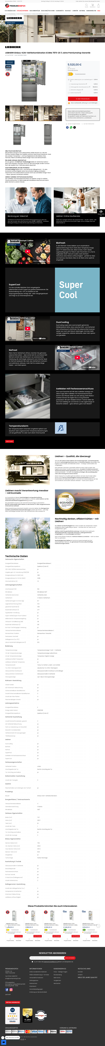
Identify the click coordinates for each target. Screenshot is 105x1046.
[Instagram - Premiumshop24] (11, 990)
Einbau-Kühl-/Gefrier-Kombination (41, 14)
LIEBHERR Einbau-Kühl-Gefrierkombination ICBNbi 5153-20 (51, 925)
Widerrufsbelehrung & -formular (39, 975)
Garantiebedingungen (36, 989)
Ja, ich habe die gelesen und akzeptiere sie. (53, 962)
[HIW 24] (22, 1039)
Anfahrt (80, 975)
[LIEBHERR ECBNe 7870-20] (33, 81)
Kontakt (80, 972)
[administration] (25, 1039)
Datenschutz (33, 983)
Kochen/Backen (10, 11)
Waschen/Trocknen (48, 11)
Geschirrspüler (34, 11)
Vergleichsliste (10, 940)
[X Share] (74, 127)
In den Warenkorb (83, 99)
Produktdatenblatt (80, 74)
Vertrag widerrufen (12, 1002)
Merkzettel (18, 940)
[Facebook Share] (67, 127)
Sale (98, 11)
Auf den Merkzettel (88, 124)
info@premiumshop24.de (13, 978)
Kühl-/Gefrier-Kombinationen (24, 14)
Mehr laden (9, 441)
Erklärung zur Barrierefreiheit (38, 992)
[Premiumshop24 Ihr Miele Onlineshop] (15, 5)
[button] (6, 925)
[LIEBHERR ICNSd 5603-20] (84, 930)
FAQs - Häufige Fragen (60, 972)
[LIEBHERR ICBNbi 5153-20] (46, 930)
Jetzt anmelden (70, 958)
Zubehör (75, 11)
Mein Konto (57, 978)
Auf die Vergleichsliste (74, 124)
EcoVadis (30, 500)
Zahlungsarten (33, 980)
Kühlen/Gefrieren (22, 11)
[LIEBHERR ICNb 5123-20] (65, 930)
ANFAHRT (8, 994)
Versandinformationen (36, 978)
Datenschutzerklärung (50, 962)
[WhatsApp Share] (71, 127)
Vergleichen (57, 980)
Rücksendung (58, 975)
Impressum (32, 986)
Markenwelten (91, 11)
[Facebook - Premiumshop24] (6, 990)
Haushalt (68, 11)
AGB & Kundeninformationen (38, 972)
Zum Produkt (18, 936)
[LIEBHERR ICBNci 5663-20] (27, 930)
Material (82, 11)
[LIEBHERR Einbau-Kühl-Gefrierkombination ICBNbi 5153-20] (52, 916)
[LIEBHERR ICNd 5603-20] (8, 930)
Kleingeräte (60, 11)
